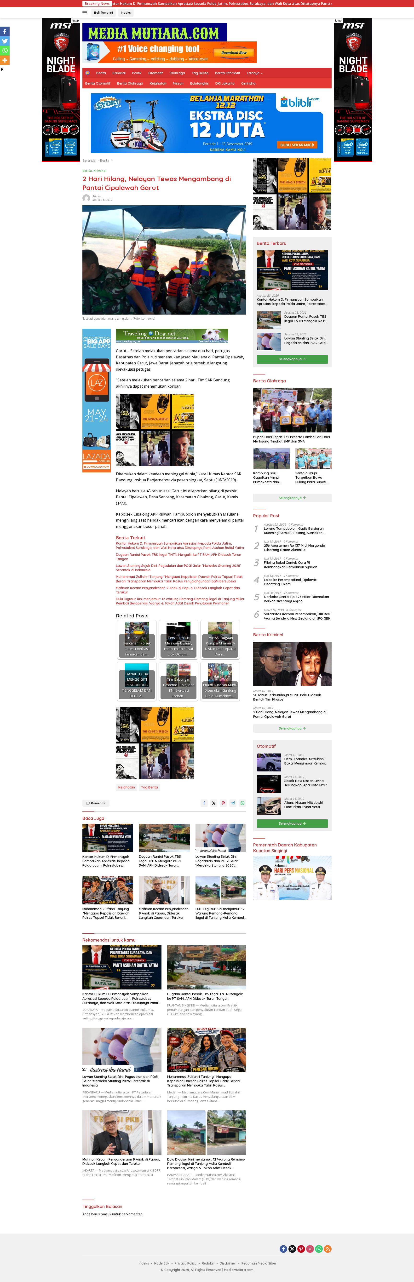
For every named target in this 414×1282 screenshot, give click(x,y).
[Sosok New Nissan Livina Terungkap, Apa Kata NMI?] (269, 784)
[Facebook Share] (204, 803)
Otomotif (155, 73)
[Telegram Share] (232, 803)
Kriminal (119, 73)
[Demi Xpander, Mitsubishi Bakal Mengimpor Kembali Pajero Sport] (269, 762)
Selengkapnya (291, 359)
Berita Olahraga (130, 83)
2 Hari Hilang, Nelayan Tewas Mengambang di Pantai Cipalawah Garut (289, 714)
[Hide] (2, 69)
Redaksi (208, 1263)
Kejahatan (158, 83)
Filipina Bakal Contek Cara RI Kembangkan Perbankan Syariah (290, 564)
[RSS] (328, 1249)
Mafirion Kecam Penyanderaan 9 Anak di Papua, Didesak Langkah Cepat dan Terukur (178, 590)
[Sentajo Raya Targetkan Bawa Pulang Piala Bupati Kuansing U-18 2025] (313, 458)
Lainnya (253, 73)
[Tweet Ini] (213, 803)
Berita (101, 73)
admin (96, 196)
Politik (137, 73)
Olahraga (177, 73)
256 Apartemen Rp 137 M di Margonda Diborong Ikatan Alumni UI (294, 547)
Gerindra (248, 83)
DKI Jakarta (225, 83)
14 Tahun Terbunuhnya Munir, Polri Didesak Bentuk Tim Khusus (287, 697)
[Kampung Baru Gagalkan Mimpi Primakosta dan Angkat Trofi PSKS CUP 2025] (271, 458)
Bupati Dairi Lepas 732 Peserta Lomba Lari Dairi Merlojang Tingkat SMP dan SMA (291, 439)
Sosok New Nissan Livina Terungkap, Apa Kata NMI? (305, 783)
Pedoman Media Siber (259, 1263)
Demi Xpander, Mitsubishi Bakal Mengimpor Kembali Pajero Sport (305, 761)
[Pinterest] (301, 1249)
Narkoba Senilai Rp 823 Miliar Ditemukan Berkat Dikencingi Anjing (296, 599)
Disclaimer (228, 1263)
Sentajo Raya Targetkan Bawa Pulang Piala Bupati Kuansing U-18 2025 (310, 477)
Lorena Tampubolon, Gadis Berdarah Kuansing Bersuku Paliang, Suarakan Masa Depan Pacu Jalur (294, 530)
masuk (106, 1214)
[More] (5, 60)
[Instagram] (310, 1249)
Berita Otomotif (227, 73)
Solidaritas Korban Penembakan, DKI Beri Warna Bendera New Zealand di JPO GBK (297, 616)
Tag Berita (200, 73)
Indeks (126, 12)
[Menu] (85, 13)
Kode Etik (161, 1263)
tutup (75, 20)
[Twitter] (5, 41)
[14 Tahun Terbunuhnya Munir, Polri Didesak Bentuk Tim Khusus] (292, 664)
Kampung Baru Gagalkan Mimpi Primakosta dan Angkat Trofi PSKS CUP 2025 (271, 477)
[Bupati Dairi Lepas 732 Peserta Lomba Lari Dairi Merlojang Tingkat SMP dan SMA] (292, 410)
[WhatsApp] (319, 1249)
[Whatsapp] (5, 50)
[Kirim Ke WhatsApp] (242, 803)
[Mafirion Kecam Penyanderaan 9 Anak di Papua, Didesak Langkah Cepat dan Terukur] (164, 890)
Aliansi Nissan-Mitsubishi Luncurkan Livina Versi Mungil (303, 804)
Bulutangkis (199, 83)
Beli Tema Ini (103, 12)
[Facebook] (5, 31)
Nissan (178, 83)
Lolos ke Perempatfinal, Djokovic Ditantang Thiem (290, 582)
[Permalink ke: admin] (86, 197)
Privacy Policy (185, 1263)
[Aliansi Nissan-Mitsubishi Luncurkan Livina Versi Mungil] (269, 806)
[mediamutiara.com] (154, 31)
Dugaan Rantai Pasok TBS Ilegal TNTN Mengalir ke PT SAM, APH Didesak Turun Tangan (178, 556)
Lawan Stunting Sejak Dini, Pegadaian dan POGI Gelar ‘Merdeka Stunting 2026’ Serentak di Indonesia (178, 567)
